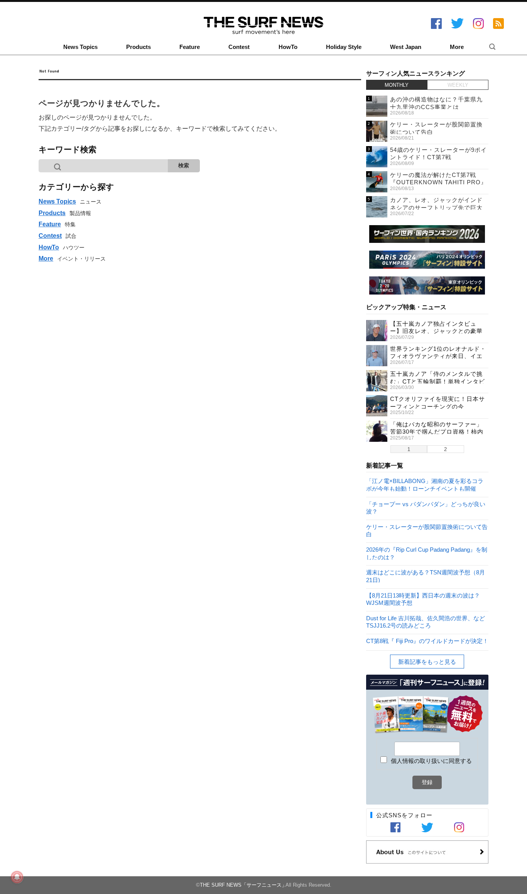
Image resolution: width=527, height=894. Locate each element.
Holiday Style (343, 47)
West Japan (405, 47)
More (457, 47)
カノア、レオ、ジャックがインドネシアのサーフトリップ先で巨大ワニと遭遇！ (436, 207)
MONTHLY (397, 85)
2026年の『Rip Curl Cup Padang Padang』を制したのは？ (426, 553)
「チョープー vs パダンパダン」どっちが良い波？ (425, 507)
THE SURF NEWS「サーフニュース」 (243, 885)
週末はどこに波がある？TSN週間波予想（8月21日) (425, 576)
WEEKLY (458, 85)
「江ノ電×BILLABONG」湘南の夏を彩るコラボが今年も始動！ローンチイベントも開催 (424, 484)
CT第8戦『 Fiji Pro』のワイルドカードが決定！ (427, 641)
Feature (189, 47)
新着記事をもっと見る (427, 661)
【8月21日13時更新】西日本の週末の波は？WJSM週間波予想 (423, 599)
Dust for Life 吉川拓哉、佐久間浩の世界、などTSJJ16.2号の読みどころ (425, 621)
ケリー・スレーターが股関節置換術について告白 (427, 530)
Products (138, 47)
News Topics (80, 47)
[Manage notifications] (17, 877)
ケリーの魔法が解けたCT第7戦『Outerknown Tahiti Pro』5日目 (438, 182)
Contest (239, 47)
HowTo (288, 47)
